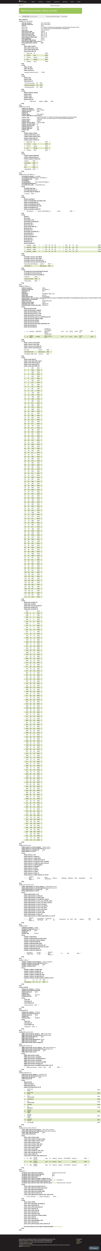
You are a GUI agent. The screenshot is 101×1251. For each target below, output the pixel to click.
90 (25, 551)
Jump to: (40, 211)
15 (25, 397)
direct (59, 1161)
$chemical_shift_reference (64, 1182)
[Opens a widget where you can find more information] (94, 1248)
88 (25, 547)
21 (25, 409)
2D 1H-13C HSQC (30, 1090)
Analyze (65, 1)
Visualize (57, 1)
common (40, 354)
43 (25, 454)
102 (25, 576)
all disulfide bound (40, 185)
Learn (78, 1)
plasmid (82, 919)
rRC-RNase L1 (30, 211)
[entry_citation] (19, 106)
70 (25, 510)
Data (72, 1)
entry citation (40, 114)
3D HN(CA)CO (30, 1107)
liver (25, 167)
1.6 (61, 953)
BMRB (46, 101)
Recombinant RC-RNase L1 (42, 182)
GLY (32, 432)
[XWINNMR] (19, 987)
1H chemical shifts (29, 87)
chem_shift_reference (48, 1129)
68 (25, 506)
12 (25, 390)
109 (25, 590)
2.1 (41, 41)
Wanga (35, 59)
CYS (46, 245)
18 (25, 403)
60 (25, 489)
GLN (33, 370)
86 (25, 543)
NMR (42, 42)
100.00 (71, 331)
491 (37, 83)
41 (25, 450)
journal (38, 121)
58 (25, 485)
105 (25, 582)
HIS (32, 388)
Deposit (41, 1)
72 (25, 514)
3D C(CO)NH (30, 1122)
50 (25, 469)
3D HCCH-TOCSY (29, 1120)
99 (25, 570)
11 (25, 388)
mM (68, 953)
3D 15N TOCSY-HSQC (29, 1116)
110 (25, 592)
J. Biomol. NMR (41, 122)
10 (25, 386)
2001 (38, 129)
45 (25, 458)
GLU (33, 384)
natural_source (27, 845)
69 (25, 508)
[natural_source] (19, 845)
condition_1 (26, 960)
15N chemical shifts (29, 85)
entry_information (28, 21)
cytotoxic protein (28, 278)
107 (25, 586)
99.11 (62, 331)
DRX (42, 1041)
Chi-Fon (29, 57)
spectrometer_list (27, 1045)
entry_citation (26, 106)
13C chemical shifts (29, 83)
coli (68, 919)
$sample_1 (47, 1196)
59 (25, 487)
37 (25, 442)
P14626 (38, 336)
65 (25, 500)
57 (25, 483)
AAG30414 (38, 331)
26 (25, 419)
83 (69, 247)
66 (25, 502)
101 (25, 574)
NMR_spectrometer (28, 1032)
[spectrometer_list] (19, 1045)
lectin (25, 165)
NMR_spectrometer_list (49, 1047)
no (36, 183)
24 (25, 415)
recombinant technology (40, 919)
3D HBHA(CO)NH (30, 1102)
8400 (38, 878)
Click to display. (58, 1226)
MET (33, 368)
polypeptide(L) (46, 296)
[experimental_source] (19, 884)
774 (37, 87)
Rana (75, 878)
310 (34, 982)
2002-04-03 (33, 101)
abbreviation (43, 266)
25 (25, 417)
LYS (32, 378)
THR (33, 392)
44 (25, 456)
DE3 (75, 919)
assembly (37, 176)
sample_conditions (47, 961)
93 (25, 557)
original (43, 31)
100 (25, 572)
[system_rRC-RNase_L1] (19, 174)
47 (25, 463)
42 (25, 452)
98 (69, 249)
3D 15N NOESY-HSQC (29, 1111)
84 (25, 539)
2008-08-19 (45, 303)
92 (25, 555)
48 (25, 465)
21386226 (39, 115)
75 (25, 520)
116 (37, 85)
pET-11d (90, 919)
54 (25, 477)
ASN (33, 372)
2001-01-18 (44, 32)
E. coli (54, 919)
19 (25, 405)
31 (25, 430)
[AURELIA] (19, 1010)
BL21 (71, 919)
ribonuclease (27, 169)
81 (25, 533)
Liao (35, 55)
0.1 (37, 980)
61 (25, 491)
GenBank (32, 331)
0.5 (37, 982)
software (37, 989)
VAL (33, 430)
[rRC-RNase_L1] (19, 286)
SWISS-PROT (31, 336)
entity (43, 288)
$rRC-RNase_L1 (47, 211)
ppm (46, 1158)
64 (25, 498)
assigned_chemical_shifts (31, 72)
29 (25, 425)
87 (25, 545)
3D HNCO (29, 1104)
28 (25, 423)
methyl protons (35, 1158)
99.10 (70, 336)
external (54, 1158)
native (58, 211)
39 (25, 446)
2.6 (36, 996)
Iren (28, 59)
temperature (27, 982)
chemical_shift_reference (30, 1128)
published (39, 119)
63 (25, 496)
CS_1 (24, 1171)
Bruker (43, 1039)
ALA (33, 376)
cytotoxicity (27, 163)
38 (25, 444)
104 (25, 580)
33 (25, 434)
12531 (43, 302)
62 (25, 493)
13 (25, 392)
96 (25, 564)
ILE (32, 390)
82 (25, 535)
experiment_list (27, 1072)
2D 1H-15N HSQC (30, 1093)
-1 (28, 368)
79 (25, 529)
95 (49, 251)
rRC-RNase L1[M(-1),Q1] (48, 293)
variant (40, 349)
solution (36, 933)
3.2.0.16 (43, 40)
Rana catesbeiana (48, 878)
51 (25, 471)
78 (25, 526)
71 (25, 512)
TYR (33, 425)
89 (25, 549)
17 (25, 401)
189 (38, 127)
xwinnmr (37, 994)
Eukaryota (64, 878)
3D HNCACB (30, 1099)
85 (25, 541)
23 (25, 413)
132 (67, 331)
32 (25, 432)
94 (25, 559)
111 (67, 336)
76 (25, 522)
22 (25, 411)
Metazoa (70, 878)
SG (55, 245)
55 (25, 479)
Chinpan (29, 61)
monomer (27, 193)
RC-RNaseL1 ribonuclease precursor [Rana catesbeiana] (48, 331)
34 (25, 436)
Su (34, 53)
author (42, 38)
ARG (33, 444)
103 (25, 578)
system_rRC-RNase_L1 (29, 174)
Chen (35, 61)
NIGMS (78, 1240)
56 (25, 481)
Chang (35, 57)
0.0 (50, 1158)
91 (25, 553)
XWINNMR (25, 987)
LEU (33, 496)
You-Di (28, 55)
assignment (27, 1026)
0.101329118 (67, 1165)
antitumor (27, 276)
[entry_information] (19, 21)
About (33, 1)
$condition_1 (60, 1180)
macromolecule (45, 30)
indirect (60, 1158)
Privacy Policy (26, 1246)
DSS (31, 1158)
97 (25, 566)
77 (25, 524)
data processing (28, 1005)
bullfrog (26, 161)
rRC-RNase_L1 (27, 286)
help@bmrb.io (27, 1242)
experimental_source (28, 884)
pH (25, 980)
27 (25, 421)
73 (69, 245)
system (42, 264)
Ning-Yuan (29, 53)
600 (42, 1042)
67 (25, 504)
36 (25, 440)
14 (25, 394)
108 (25, 588)
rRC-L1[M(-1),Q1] (28, 351)
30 (25, 427)
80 (25, 531)
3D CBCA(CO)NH (30, 1096)
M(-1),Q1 (26, 349)
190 (38, 128)
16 (25, 399)
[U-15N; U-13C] (39, 953)
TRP (33, 374)
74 (25, 518)
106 (25, 584)
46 (25, 460)
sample (36, 927)
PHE (33, 380)
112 (70, 251)
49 (25, 467)
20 (37, 124)
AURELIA (25, 1010)
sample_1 (25, 926)
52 (25, 473)
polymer (44, 295)
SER (33, 394)
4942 (42, 25)
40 (25, 448)
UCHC (77, 1243)
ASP (33, 405)
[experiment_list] (19, 1072)
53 (49, 249)
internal (54, 1161)
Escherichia (62, 919)
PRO (33, 485)
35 (49, 247)
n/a (40, 980)
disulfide (29, 245)
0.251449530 (67, 1158)
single (34, 245)
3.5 (33, 980)
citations (39, 108)
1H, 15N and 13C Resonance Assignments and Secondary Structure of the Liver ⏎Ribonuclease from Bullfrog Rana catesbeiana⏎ (60, 28)
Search (48, 1)
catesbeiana (82, 878)
